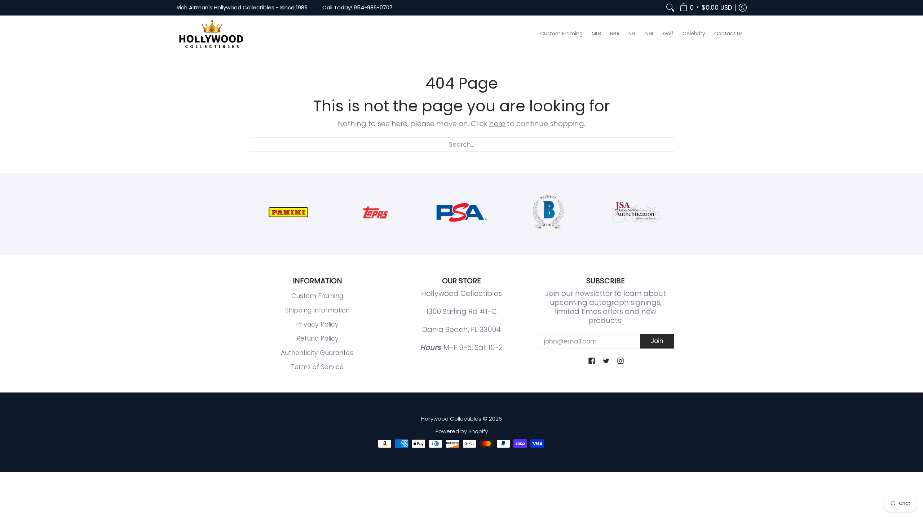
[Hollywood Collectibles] (211, 34)
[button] (706, 7)
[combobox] (461, 144)
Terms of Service (317, 367)
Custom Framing (317, 296)
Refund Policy (317, 338)
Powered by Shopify (462, 431)
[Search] (670, 7)
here (497, 124)
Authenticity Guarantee (317, 353)
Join (657, 341)
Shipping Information (317, 310)
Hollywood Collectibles (451, 418)
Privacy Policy (317, 324)
